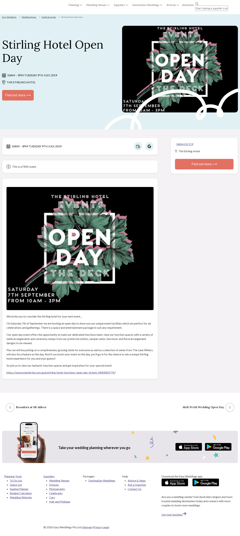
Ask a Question (137, 484)
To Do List (16, 480)
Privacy (97, 527)
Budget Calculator (21, 493)
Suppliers (49, 476)
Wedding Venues (59, 480)
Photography (57, 489)
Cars (52, 497)
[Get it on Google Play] (218, 447)
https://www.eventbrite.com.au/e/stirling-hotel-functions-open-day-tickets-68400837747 (61, 372)
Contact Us (134, 489)
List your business (172, 514)
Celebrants (56, 493)
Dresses (54, 484)
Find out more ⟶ (18, 95)
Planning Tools (13, 476)
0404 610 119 (184, 144)
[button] (75, 4)
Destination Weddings (101, 480)
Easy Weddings (9, 17)
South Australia (49, 17)
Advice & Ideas (137, 480)
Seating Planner (19, 489)
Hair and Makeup (59, 501)
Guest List (16, 484)
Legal (106, 527)
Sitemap (87, 527)
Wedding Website (21, 497)
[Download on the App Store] (188, 447)
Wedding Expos (29, 17)
